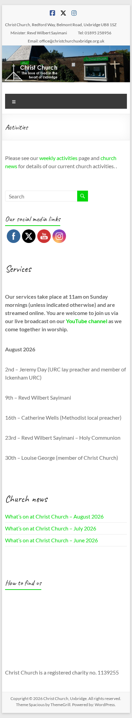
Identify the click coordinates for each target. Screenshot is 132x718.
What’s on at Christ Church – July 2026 (50, 528)
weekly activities (58, 158)
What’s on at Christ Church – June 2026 (51, 540)
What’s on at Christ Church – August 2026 (54, 516)
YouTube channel (86, 321)
